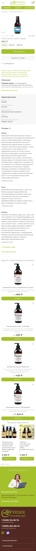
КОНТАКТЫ (29, 7)
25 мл (4, 45)
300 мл (19, 45)
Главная (4, 12)
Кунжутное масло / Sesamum (18, 367)
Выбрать (18, 298)
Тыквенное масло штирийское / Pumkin (18, 287)
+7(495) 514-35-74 (10, 520)
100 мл (11, 45)
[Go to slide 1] (1, 32)
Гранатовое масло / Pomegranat (18, 407)
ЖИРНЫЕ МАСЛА (16, 12)
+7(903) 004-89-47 (10, 526)
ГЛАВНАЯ (7, 7)
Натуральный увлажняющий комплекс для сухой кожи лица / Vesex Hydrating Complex (9, 446)
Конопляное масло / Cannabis (18, 326)
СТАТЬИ (18, 7)
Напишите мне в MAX (9, 501)
